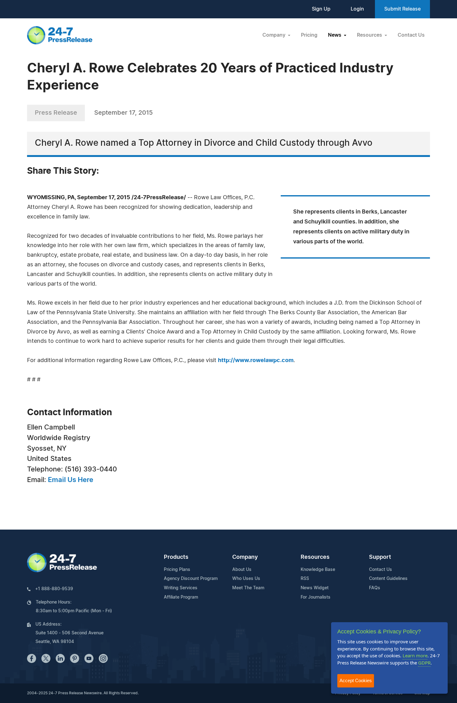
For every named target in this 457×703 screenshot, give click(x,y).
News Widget (315, 588)
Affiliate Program (181, 597)
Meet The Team (248, 588)
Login (357, 9)
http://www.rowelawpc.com (255, 360)
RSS (305, 579)
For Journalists (315, 597)
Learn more (415, 655)
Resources (315, 557)
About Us (242, 569)
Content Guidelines (388, 579)
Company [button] (274, 35)
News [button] (335, 35)
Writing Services (180, 588)
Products (176, 557)
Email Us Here (70, 479)
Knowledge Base (318, 569)
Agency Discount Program (191, 579)
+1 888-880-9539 (54, 589)
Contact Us (411, 35)
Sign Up (321, 9)
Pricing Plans (177, 569)
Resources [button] (370, 35)
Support (380, 557)
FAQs (374, 588)
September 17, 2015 (123, 113)
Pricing (309, 35)
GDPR (424, 662)
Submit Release (402, 9)
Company (245, 557)
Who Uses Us (246, 579)
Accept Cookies (355, 680)
